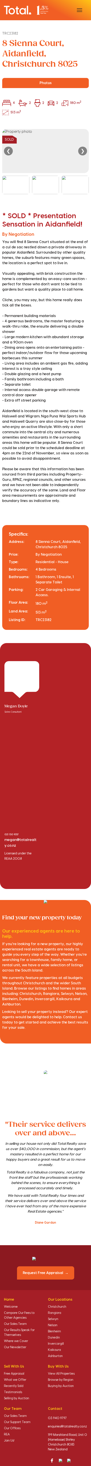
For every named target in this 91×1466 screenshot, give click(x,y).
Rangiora (54, 1313)
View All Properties (61, 1373)
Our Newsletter (15, 1347)
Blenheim (54, 1331)
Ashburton (55, 1356)
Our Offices (12, 1428)
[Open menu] (79, 10)
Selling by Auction (16, 1398)
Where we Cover (16, 1341)
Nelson (52, 1325)
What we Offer (15, 1379)
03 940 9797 (57, 1418)
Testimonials (13, 1392)
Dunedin (54, 1337)
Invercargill (56, 1343)
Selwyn (53, 1319)
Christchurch (57, 1306)
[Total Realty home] (26, 10)
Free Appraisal (14, 1373)
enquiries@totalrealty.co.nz (67, 1426)
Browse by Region (60, 1379)
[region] (45, 161)
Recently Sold (13, 1386)
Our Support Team (17, 1422)
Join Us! (9, 1440)
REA (7, 1434)
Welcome (11, 1306)
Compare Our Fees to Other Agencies (19, 1315)
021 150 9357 (11, 834)
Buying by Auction (61, 1386)
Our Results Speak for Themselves (19, 1333)
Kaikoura (54, 1350)
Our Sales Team (15, 1324)
